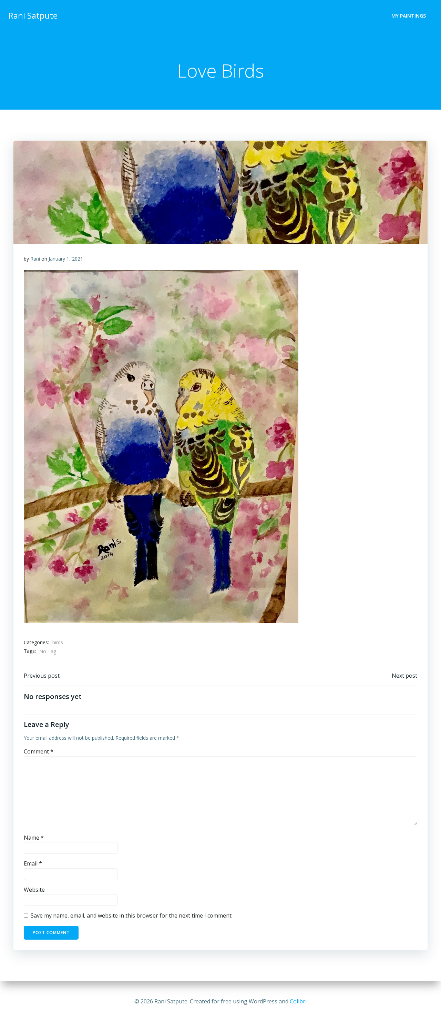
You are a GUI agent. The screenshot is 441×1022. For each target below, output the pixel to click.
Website (34, 889)
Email (33, 863)
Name (34, 837)
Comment (38, 751)
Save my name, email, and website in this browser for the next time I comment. (132, 915)
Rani (35, 258)
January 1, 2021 (66, 258)
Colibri (298, 1001)
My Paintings (408, 15)
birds (57, 642)
